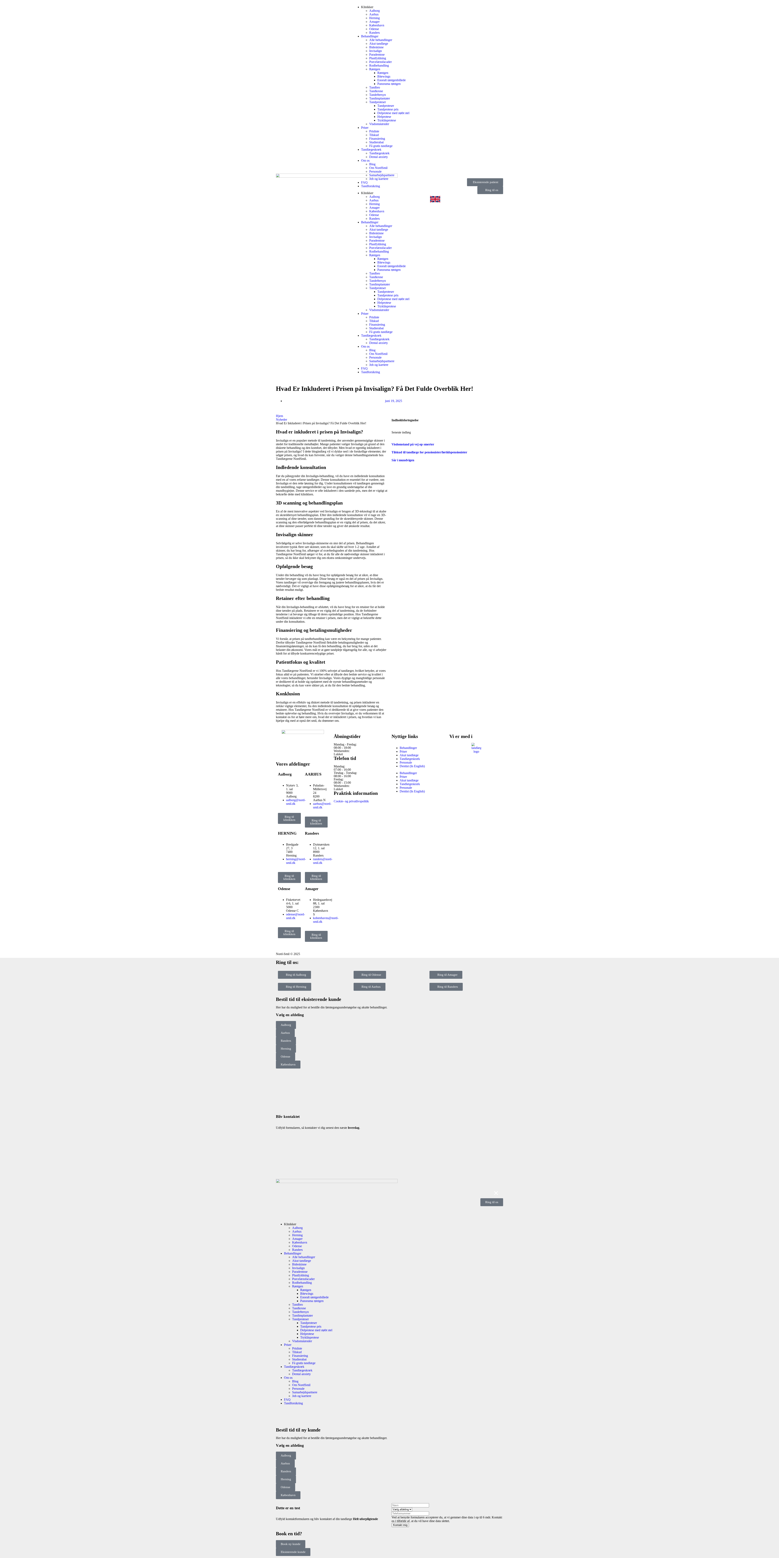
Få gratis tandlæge (381, 146)
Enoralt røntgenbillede (391, 80)
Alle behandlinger (380, 40)
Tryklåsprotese (386, 120)
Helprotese (384, 116)
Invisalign (375, 51)
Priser (364, 127)
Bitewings (383, 76)
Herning (374, 18)
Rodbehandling (379, 65)
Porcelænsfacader (380, 62)
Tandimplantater (379, 98)
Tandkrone (376, 91)
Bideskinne (376, 47)
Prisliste (374, 131)
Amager (374, 21)
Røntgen (374, 69)
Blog (372, 164)
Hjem (279, 416)
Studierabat (376, 142)
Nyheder (281, 419)
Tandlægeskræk (371, 149)
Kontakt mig (400, 1525)
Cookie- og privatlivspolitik (351, 801)
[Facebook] (281, 752)
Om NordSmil (378, 168)
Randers (374, 32)
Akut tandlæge (378, 43)
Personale (375, 171)
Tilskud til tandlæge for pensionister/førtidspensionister (429, 452)
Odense (374, 29)
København (376, 25)
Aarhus (374, 14)
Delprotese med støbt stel (393, 113)
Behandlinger (369, 36)
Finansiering (377, 138)
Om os (365, 160)
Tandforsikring (370, 186)
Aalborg (374, 10)
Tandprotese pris (387, 109)
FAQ (364, 182)
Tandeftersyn (377, 94)
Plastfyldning (377, 58)
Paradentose (377, 54)
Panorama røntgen (389, 83)
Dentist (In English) (412, 766)
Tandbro (374, 87)
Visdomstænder (379, 124)
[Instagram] (292, 752)
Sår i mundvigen (403, 460)
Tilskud (374, 135)
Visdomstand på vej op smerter (413, 444)
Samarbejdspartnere (381, 175)
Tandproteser (377, 102)
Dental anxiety (378, 157)
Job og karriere (378, 178)
